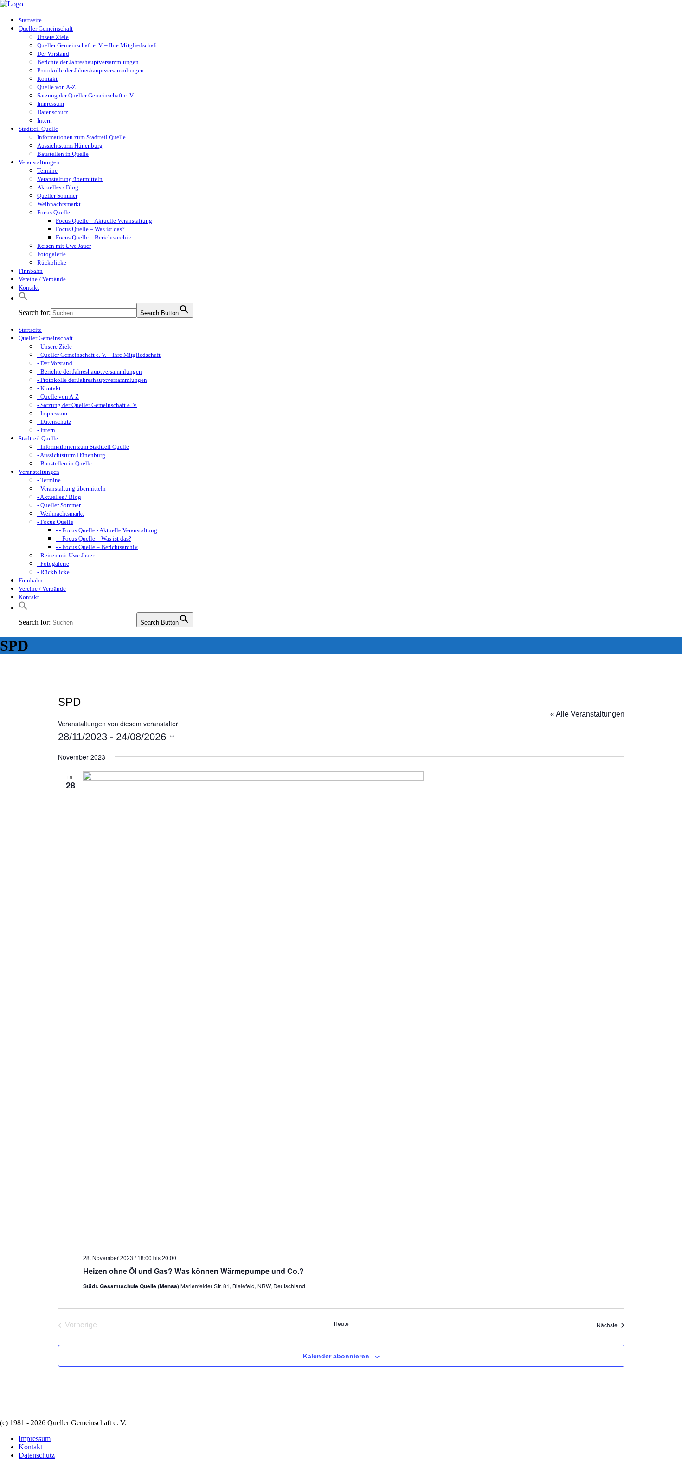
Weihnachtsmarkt (59, 203)
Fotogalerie (51, 254)
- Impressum (52, 413)
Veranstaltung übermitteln (70, 178)
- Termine (49, 480)
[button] (23, 298)
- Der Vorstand (54, 363)
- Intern (46, 430)
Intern (44, 120)
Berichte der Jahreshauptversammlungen (88, 61)
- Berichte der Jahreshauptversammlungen (89, 371)
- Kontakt (49, 388)
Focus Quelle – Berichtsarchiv (93, 237)
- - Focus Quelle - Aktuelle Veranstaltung (106, 530)
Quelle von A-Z (56, 87)
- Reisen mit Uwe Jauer (65, 555)
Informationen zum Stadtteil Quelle (81, 137)
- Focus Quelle (55, 521)
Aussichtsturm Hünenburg (70, 145)
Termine (47, 170)
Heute (341, 1323)
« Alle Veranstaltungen (587, 714)
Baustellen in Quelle (63, 153)
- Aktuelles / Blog (59, 496)
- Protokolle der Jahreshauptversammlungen (92, 379)
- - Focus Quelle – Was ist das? (93, 538)
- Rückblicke (53, 572)
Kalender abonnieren (336, 1356)
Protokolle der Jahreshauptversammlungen (90, 70)
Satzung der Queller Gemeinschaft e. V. (85, 95)
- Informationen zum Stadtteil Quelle (83, 446)
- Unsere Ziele (54, 346)
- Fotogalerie (53, 563)
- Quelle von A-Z (58, 396)
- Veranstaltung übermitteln (71, 488)
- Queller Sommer (59, 505)
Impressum (50, 103)
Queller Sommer (57, 195)
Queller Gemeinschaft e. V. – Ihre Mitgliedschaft (97, 45)
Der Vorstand (53, 53)
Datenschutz (52, 112)
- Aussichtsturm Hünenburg (71, 455)
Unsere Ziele (53, 36)
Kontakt (47, 78)
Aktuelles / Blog (57, 187)
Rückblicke (51, 262)
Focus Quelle (53, 212)
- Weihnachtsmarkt (60, 513)
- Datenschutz (54, 421)
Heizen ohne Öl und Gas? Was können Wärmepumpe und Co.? (193, 1271)
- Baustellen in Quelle (64, 463)
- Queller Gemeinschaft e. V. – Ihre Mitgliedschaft (99, 354)
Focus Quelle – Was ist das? (90, 229)
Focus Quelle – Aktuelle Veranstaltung (104, 220)
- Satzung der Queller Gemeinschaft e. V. (87, 404)
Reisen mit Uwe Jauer (64, 245)
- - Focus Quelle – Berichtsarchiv (97, 546)
